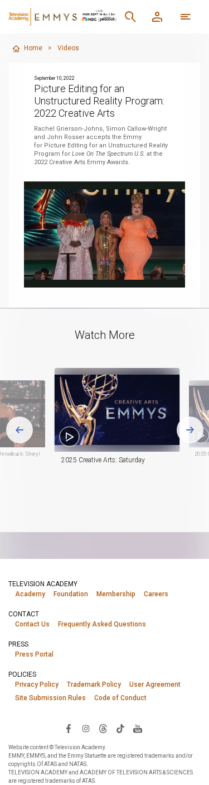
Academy (30, 594)
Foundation (71, 594)
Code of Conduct (120, 698)
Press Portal (34, 654)
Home (33, 48)
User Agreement (155, 684)
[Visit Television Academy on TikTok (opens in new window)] (120, 728)
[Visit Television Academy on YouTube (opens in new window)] (137, 728)
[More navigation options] (185, 16)
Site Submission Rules (50, 698)
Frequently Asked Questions (102, 624)
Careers (156, 594)
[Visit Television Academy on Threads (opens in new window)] (103, 728)
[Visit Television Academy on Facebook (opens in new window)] (68, 728)
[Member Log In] (157, 16)
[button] (117, 410)
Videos (68, 48)
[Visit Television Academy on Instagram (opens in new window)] (86, 728)
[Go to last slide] (19, 430)
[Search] (130, 16)
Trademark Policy (94, 684)
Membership (115, 594)
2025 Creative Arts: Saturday (103, 460)
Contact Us (32, 624)
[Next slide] (190, 430)
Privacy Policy (37, 684)
